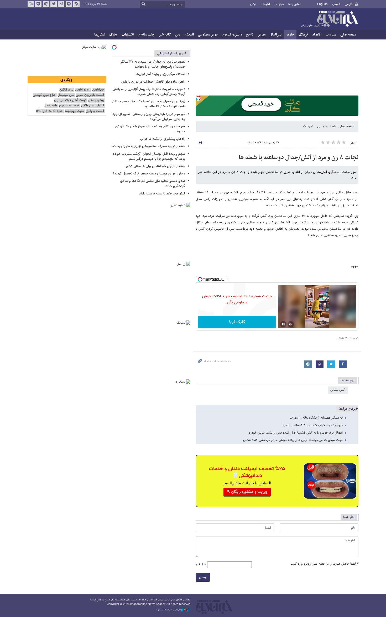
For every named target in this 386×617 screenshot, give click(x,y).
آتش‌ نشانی (337, 390)
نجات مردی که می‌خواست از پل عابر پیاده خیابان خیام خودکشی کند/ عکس (293, 440)
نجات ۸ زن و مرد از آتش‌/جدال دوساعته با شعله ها (298, 157)
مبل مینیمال (66, 95)
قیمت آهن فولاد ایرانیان (70, 100)
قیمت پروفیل (95, 111)
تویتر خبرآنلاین (53, 4)
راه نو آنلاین (83, 89)
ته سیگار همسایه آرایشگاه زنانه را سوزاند (316, 417)
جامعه (290, 35)
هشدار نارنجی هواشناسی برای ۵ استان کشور (155, 166)
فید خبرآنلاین (76, 4)
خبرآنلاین (329, 19)
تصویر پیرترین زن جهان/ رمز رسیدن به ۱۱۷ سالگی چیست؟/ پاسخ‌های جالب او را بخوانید (152, 64)
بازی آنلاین (66, 89)
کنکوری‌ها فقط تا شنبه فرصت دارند (162, 193)
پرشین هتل (96, 100)
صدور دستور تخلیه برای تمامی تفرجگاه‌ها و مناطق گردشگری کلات (152, 183)
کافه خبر (165, 35)
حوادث (307, 126)
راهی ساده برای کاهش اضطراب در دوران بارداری (153, 81)
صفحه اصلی (348, 35)
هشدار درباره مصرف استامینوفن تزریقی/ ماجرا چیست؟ (148, 146)
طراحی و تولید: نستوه (168, 610)
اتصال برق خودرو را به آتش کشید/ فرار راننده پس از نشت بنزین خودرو (296, 432)
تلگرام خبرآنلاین (69, 4)
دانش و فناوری (232, 35)
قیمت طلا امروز (69, 105)
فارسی (348, 4)
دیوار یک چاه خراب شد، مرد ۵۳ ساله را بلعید (313, 425)
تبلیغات (265, 4)
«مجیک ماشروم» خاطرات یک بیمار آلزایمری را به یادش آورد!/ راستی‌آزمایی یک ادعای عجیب (149, 92)
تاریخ (249, 35)
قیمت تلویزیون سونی (90, 95)
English (322, 4)
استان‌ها (99, 35)
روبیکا (31, 4)
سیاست (331, 35)
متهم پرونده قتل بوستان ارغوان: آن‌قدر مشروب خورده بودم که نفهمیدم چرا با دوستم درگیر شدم (149, 156)
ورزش (261, 35)
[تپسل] (198, 98)
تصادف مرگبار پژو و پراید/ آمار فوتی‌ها (160, 74)
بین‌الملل (275, 35)
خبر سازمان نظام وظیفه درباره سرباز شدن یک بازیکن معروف (150, 129)
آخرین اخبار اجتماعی (171, 53)
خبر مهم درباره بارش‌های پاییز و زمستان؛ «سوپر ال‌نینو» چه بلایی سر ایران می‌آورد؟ (148, 117)
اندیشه (189, 35)
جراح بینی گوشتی (44, 95)
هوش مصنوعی (208, 35)
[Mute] (291, 324)
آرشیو (253, 4)
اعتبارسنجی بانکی (92, 105)
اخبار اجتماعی (326, 126)
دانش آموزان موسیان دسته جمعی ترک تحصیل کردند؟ (149, 173)
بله (38, 4)
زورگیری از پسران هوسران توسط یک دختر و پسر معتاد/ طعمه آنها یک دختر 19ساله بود (148, 104)
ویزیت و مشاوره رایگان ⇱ (247, 492)
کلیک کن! (237, 322)
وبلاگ (113, 35)
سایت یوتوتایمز (74, 111)
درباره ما (279, 4)
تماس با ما (294, 4)
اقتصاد (316, 35)
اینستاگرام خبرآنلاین (61, 4)
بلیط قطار (50, 105)
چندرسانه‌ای (146, 35)
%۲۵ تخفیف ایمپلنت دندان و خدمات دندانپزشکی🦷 (247, 472)
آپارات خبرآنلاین (46, 4)
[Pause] (283, 324)
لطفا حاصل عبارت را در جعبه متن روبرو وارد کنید (324, 563)
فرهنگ (303, 35)
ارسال (203, 577)
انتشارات (128, 35)
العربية (336, 4)
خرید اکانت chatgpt (49, 111)
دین (177, 35)
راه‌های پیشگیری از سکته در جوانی (162, 139)
